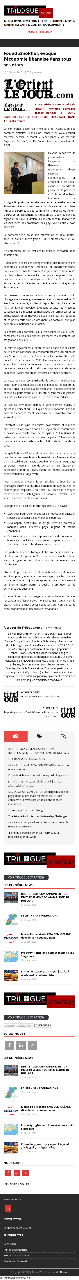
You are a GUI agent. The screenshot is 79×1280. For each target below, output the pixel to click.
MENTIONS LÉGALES (16, 1184)
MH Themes (62, 1272)
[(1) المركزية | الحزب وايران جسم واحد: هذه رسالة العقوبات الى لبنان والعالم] (11, 978)
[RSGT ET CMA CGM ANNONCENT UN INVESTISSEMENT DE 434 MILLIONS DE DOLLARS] (11, 901)
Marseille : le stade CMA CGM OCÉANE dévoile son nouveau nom (46, 935)
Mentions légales (13, 1199)
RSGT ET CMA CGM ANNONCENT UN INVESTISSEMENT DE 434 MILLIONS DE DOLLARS (45, 897)
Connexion (10, 1243)
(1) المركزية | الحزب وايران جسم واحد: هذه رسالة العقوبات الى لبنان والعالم (45, 973)
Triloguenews (34, 72)
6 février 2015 (14, 72)
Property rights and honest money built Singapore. (38, 775)
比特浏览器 (21, 1277)
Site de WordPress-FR (16, 1261)
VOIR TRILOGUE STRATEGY (26, 877)
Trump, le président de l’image (26, 810)
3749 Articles (53, 627)
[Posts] (16, 736)
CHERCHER (42, 1025)
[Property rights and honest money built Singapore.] (11, 960)
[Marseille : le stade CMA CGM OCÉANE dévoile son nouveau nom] (11, 941)
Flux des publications (15, 1249)
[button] (74, 42)
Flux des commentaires (16, 1255)
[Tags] (39, 736)
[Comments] (63, 736)
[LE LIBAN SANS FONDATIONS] (11, 923)
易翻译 (11, 1277)
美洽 (30, 1277)
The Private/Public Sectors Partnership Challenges (37, 816)
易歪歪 (4, 1277)
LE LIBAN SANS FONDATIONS (26, 759)
